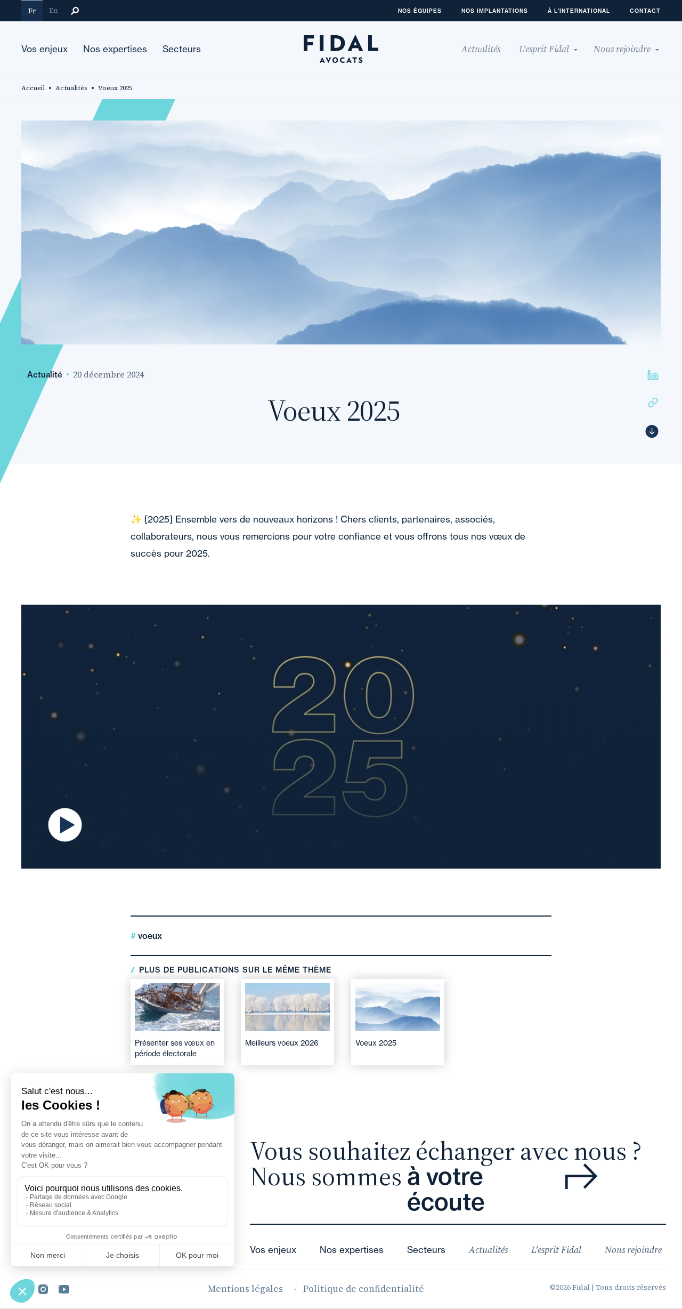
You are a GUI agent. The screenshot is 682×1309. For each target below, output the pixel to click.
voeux (149, 935)
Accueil (33, 88)
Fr (32, 10)
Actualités (71, 88)
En (53, 10)
